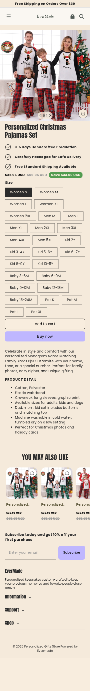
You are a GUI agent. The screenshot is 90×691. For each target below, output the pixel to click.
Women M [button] (49, 192)
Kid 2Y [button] (70, 239)
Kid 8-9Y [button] (17, 263)
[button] (8, 16)
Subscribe (71, 552)
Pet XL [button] (36, 311)
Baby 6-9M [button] (51, 275)
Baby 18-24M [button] (21, 299)
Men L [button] (73, 216)
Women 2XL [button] (20, 216)
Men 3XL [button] (69, 227)
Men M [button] (49, 216)
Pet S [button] (49, 299)
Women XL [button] (49, 203)
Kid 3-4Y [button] (17, 251)
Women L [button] (18, 203)
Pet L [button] (14, 311)
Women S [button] (18, 192)
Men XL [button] (16, 227)
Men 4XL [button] (17, 239)
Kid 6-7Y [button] (72, 251)
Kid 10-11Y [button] (45, 263)
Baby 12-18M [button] (53, 287)
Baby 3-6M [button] (19, 275)
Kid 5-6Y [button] (45, 251)
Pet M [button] (72, 299)
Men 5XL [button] (45, 239)
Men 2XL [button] (42, 227)
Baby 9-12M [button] (20, 287)
